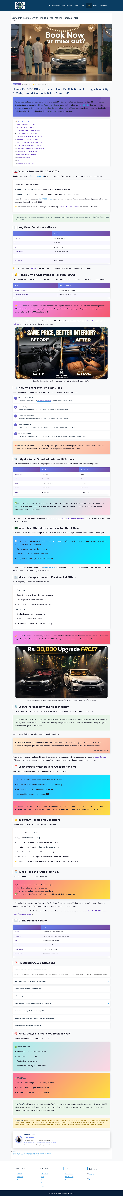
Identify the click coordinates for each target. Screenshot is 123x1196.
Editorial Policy (69, 1176)
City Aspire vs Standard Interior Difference (30, 136)
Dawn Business (101, 757)
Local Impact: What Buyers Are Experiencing (31, 148)
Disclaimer (19, 1180)
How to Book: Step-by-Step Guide (27, 133)
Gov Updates (103, 5)
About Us (19, 1173)
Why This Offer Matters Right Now (27, 139)
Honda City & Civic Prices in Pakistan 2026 (30, 130)
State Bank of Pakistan (52, 541)
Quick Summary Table (23, 157)
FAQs (18, 160)
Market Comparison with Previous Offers (29, 142)
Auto (88, 5)
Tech (82, 5)
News (76, 5)
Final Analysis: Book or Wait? (25, 163)
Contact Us (20, 1176)
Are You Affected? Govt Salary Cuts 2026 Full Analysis (26, 1155)
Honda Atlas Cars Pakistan (69, 207)
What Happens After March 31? (26, 154)
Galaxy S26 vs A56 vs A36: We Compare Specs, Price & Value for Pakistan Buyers (32, 1153)
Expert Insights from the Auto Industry (29, 145)
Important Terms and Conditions (27, 151)
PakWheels (34, 268)
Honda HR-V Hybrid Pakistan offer (71, 518)
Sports (95, 5)
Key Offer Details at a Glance (26, 127)
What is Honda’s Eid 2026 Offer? (27, 124)
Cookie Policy (69, 1173)
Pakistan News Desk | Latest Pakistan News (60, 5)
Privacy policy (69, 1180)
